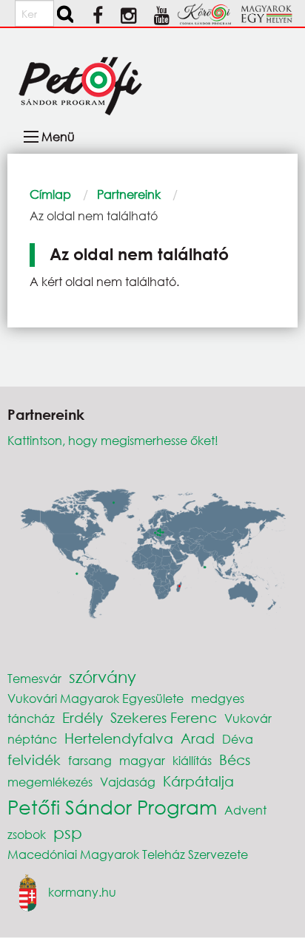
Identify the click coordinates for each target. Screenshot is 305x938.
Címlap (50, 194)
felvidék (34, 759)
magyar (142, 760)
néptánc (32, 739)
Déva (237, 739)
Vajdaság (127, 781)
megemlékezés (50, 781)
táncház (31, 718)
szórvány (102, 676)
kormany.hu (82, 891)
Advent (245, 810)
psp (67, 832)
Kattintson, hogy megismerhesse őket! (112, 440)
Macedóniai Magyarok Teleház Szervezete (127, 854)
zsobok (26, 834)
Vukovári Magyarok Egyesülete (95, 698)
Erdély (82, 717)
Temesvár (34, 678)
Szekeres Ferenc (163, 717)
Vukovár (248, 718)
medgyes (217, 698)
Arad (198, 738)
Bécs (234, 759)
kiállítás (192, 760)
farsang (90, 760)
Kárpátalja (198, 780)
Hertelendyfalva (118, 738)
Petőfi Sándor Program (112, 806)
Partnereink (129, 194)
